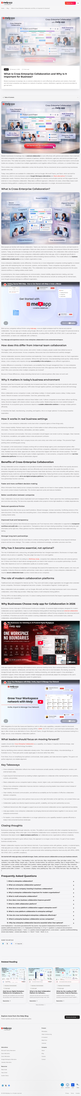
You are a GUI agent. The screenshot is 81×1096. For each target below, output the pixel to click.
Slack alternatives (59, 176)
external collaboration (71, 611)
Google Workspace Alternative (8, 1059)
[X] (5, 1085)
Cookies (78, 1093)
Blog (8, 8)
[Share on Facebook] (11, 943)
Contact (44, 1059)
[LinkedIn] (2, 1085)
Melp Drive (44, 1040)
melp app (33, 328)
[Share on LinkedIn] (3, 943)
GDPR (40, 729)
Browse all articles (71, 1017)
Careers (44, 1056)
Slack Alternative (5, 1053)
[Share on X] (7, 943)
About (43, 1050)
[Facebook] (9, 1085)
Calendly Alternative (6, 1062)
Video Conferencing (47, 1034)
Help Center (4, 1072)
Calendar (44, 1043)
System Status (5, 1075)
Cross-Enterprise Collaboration (24, 744)
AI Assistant (44, 1037)
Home (2, 8)
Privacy (67, 1093)
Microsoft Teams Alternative (8, 1050)
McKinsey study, (34, 559)
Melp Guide (4, 1069)
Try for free (70, 3)
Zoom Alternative (5, 1056)
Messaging (44, 1031)
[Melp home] (6, 3)
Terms (72, 1093)
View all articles (40, 1004)
